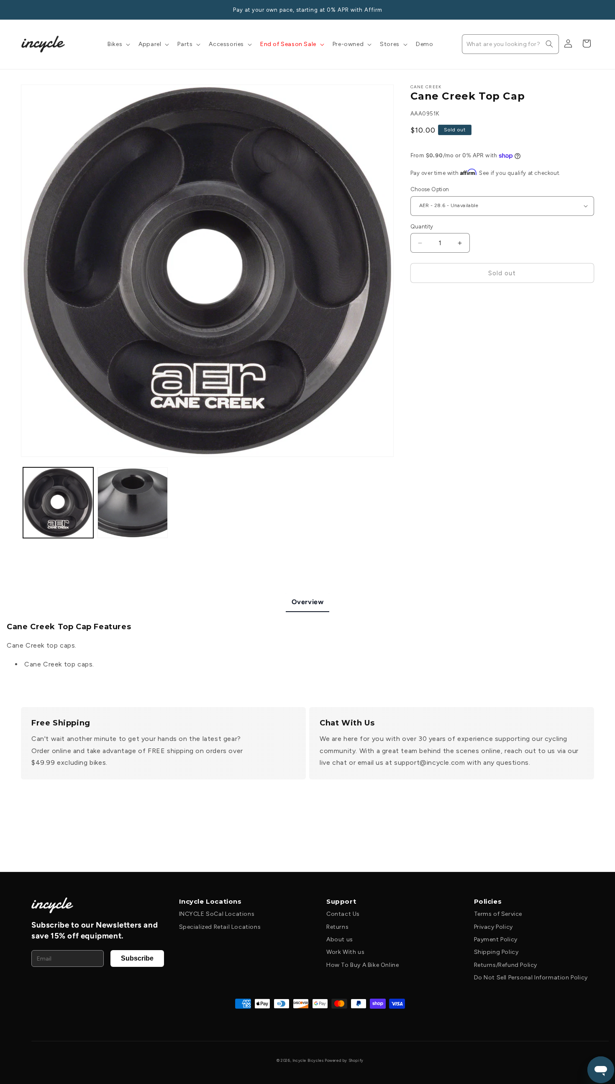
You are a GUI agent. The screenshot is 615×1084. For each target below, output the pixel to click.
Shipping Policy (496, 952)
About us (339, 939)
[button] (117, 44)
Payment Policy (496, 939)
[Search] (549, 44)
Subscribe (137, 958)
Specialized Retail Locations (220, 926)
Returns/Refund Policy (506, 965)
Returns (337, 926)
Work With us (345, 952)
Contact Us (343, 913)
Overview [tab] (308, 602)
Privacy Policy (493, 926)
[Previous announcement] (24, 10)
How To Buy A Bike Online (362, 965)
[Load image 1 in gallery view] (58, 502)
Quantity (421, 226)
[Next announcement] (591, 10)
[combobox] (510, 44)
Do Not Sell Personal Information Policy (531, 977)
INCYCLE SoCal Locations (217, 913)
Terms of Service (498, 913)
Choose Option (429, 189)
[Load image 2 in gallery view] (132, 502)
